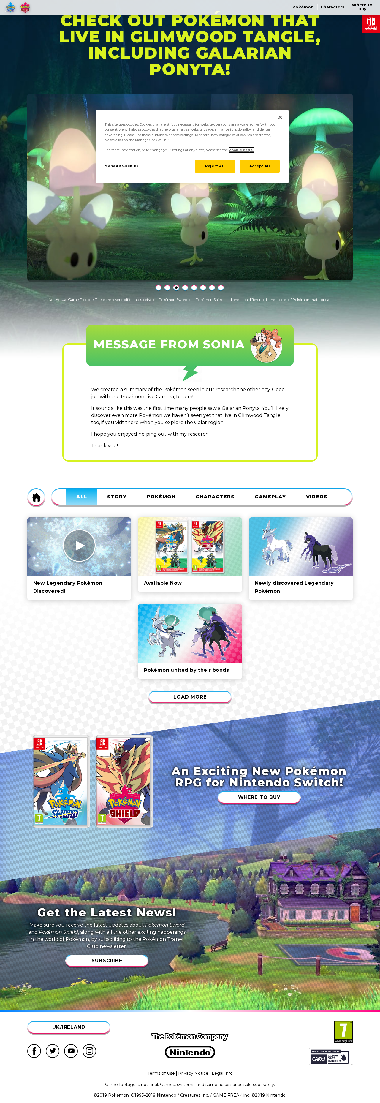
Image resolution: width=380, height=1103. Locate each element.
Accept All (259, 166)
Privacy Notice (193, 1073)
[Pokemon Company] (190, 1036)
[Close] (280, 117)
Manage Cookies (121, 166)
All (81, 497)
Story (116, 497)
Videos (316, 497)
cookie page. (241, 150)
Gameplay (270, 497)
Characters (215, 497)
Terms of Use (161, 1073)
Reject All (215, 166)
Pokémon (161, 497)
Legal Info (222, 1073)
